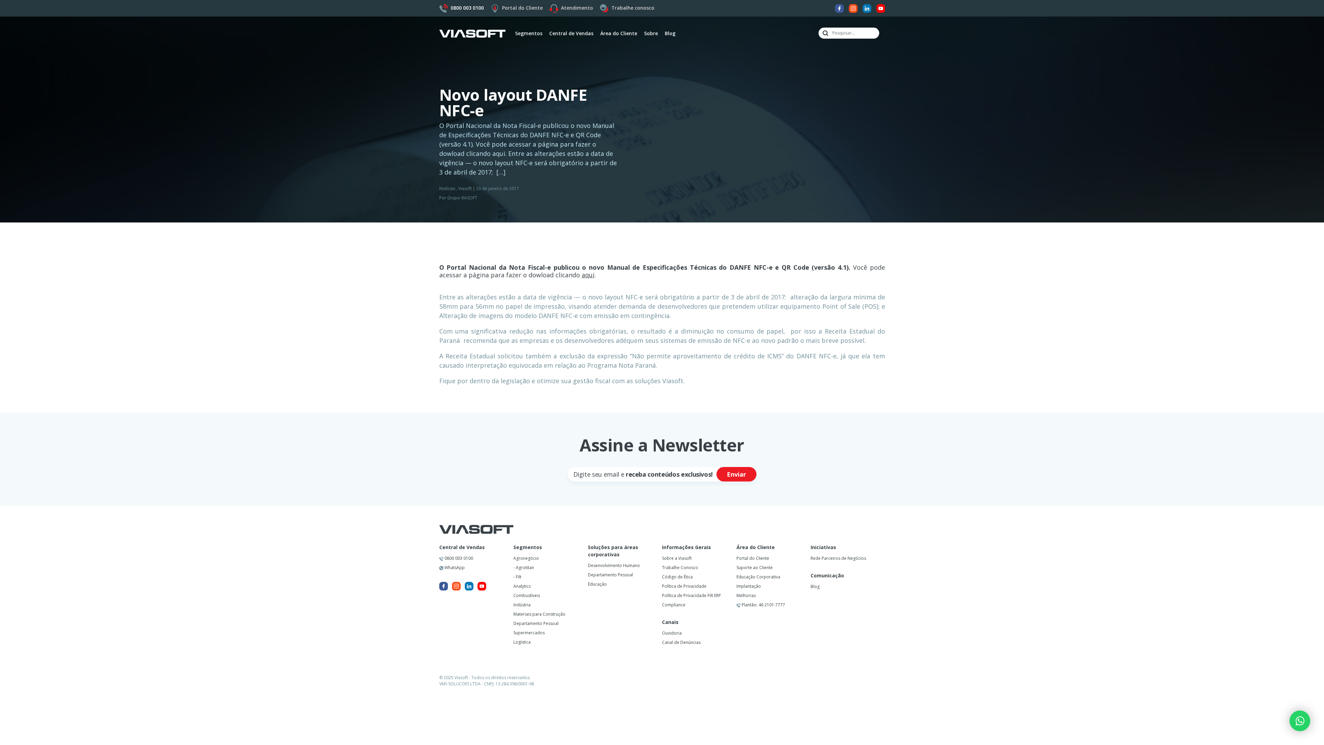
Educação (597, 584)
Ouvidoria (672, 633)
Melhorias (746, 595)
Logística (522, 642)
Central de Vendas (462, 547)
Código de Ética (677, 577)
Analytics (522, 586)
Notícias (447, 188)
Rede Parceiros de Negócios (838, 558)
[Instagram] (853, 7)
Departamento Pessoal (536, 623)
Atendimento (577, 7)
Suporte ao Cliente (754, 567)
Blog (670, 33)
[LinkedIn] (867, 7)
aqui (588, 275)
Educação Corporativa (758, 577)
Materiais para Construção (539, 614)
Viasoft (465, 188)
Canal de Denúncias (681, 642)
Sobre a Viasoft (677, 558)
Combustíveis (526, 595)
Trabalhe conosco (632, 7)
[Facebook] (839, 7)
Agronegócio (526, 558)
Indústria (522, 605)
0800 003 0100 (458, 558)
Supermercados (529, 633)
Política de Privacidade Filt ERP (691, 595)
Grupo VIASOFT (462, 198)
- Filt (517, 577)
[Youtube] (880, 7)
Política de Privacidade (684, 586)
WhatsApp (454, 567)
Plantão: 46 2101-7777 (763, 605)
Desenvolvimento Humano (614, 565)
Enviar (736, 474)
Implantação (748, 586)
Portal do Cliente (522, 7)
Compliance (673, 605)
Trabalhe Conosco (680, 567)
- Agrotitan (523, 567)
